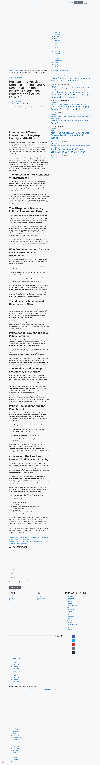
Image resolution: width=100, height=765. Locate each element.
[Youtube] (73, 644)
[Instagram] (73, 652)
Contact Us (16, 664)
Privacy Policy (17, 666)
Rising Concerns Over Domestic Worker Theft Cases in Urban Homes (70, 79)
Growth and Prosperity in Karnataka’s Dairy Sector (69, 121)
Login (14, 662)
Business (56, 45)
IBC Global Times (18, 659)
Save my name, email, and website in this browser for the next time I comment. (29, 582)
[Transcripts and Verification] (59, 70)
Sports (56, 47)
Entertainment (58, 42)
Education (57, 40)
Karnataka (57, 34)
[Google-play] (73, 648)
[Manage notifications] (3, 762)
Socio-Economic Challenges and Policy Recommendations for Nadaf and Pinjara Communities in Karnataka (71, 94)
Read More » (54, 86)
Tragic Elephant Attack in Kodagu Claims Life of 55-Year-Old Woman (68, 150)
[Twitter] (73, 640)
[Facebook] (73, 636)
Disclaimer (16, 668)
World (55, 38)
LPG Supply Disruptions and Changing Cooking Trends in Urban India (70, 107)
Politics (56, 44)
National (56, 36)
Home (11, 70)
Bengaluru (57, 32)
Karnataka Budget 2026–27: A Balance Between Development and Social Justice (70, 135)
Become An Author (18, 661)
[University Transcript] (15, 77)
